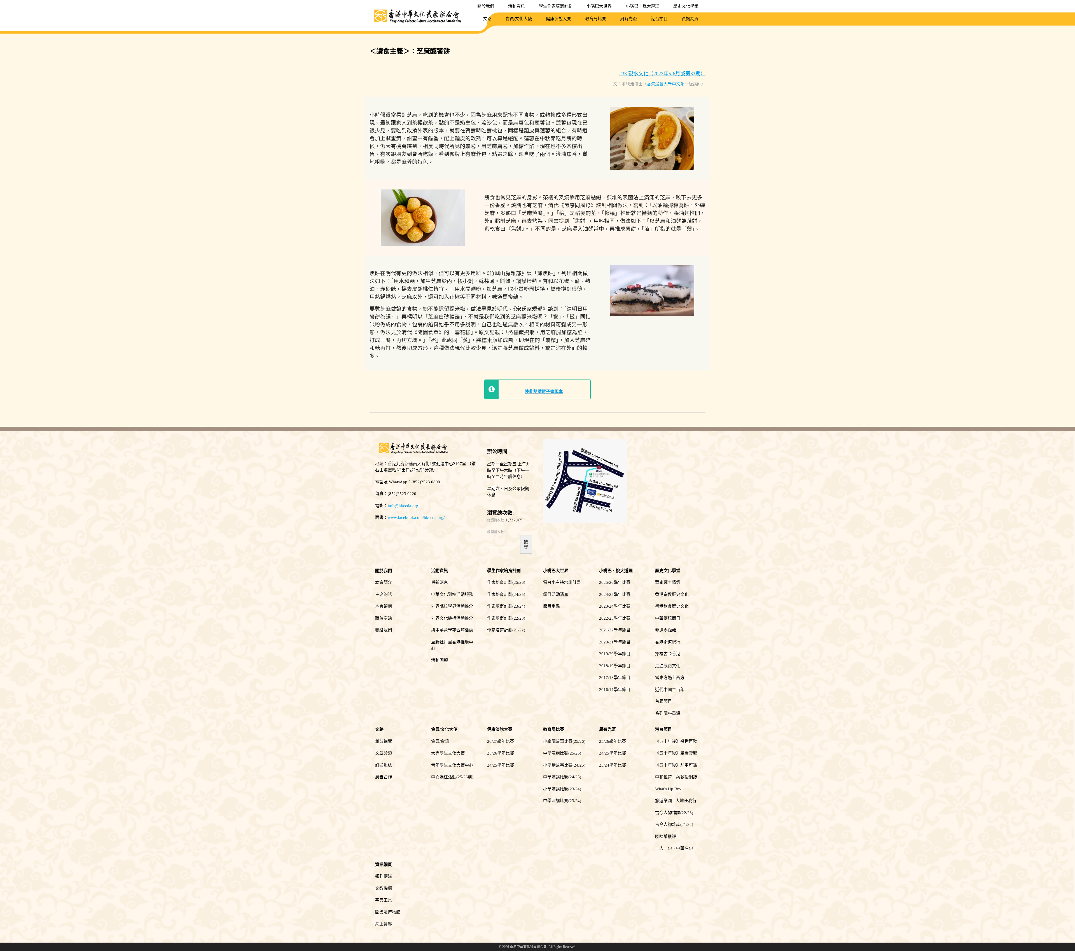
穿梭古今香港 (667, 654)
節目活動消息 (555, 594)
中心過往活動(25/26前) (452, 777)
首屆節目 (663, 701)
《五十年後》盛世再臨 (676, 741)
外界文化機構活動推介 (452, 618)
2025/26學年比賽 (614, 582)
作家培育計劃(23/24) (506, 606)
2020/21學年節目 (614, 642)
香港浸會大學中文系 (665, 84)
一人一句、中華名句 (674, 848)
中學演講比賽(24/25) (562, 777)
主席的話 (383, 594)
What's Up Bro (668, 789)
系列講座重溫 (667, 713)
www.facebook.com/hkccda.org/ (416, 517)
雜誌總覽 (383, 741)
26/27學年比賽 (500, 741)
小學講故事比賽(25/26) (564, 741)
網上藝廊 (383, 924)
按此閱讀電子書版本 (544, 391)
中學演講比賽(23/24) (562, 800)
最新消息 (439, 582)
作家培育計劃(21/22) (506, 630)
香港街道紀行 (667, 642)
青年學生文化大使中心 (452, 765)
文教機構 (383, 888)
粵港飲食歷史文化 (672, 606)
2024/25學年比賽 (614, 594)
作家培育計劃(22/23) (506, 618)
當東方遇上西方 (669, 677)
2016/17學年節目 (614, 689)
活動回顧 (439, 660)
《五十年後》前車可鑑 (676, 765)
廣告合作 (383, 777)
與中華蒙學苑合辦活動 (452, 630)
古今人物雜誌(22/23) (674, 813)
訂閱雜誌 (383, 765)
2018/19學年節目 (614, 666)
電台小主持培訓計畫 (562, 582)
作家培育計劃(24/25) (506, 594)
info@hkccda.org (403, 505)
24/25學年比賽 (500, 765)
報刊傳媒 (383, 876)
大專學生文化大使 (448, 753)
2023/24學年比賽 (614, 606)
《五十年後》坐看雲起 (676, 753)
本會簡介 (383, 582)
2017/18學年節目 (614, 677)
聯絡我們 (383, 630)
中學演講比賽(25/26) (562, 753)
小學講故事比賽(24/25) (564, 765)
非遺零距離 (665, 630)
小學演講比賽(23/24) (562, 789)
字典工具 (383, 900)
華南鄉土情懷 (667, 582)
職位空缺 (383, 618)
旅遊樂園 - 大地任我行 (676, 800)
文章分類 (383, 753)
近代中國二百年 (669, 689)
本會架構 (383, 606)
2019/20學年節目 (614, 654)
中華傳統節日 (667, 618)
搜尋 (526, 544)
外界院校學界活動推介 (452, 606)
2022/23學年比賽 (614, 618)
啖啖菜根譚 (665, 836)
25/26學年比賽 (500, 753)
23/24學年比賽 (612, 765)
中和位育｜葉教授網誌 (676, 777)
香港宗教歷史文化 (672, 594)
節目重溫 (551, 606)
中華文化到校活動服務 (452, 594)
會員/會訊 (440, 741)
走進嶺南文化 (667, 666)
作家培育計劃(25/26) (506, 582)
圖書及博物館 (387, 912)
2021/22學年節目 (614, 630)
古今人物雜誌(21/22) (674, 824)
